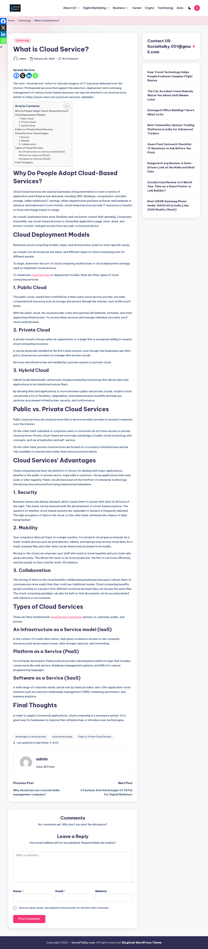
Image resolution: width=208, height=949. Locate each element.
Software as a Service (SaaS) (35, 158)
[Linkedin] (29, 75)
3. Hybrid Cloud (27, 125)
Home (11, 20)
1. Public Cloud (26, 118)
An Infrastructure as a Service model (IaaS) (42, 151)
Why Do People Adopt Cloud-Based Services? (42, 111)
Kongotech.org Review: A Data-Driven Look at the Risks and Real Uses (171, 167)
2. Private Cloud (27, 122)
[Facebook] (16, 75)
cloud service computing (66, 617)
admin (42, 759)
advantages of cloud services (31, 736)
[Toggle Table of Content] (65, 106)
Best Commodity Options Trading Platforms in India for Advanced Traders (171, 129)
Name (18, 891)
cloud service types (62, 736)
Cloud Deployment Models (30, 114)
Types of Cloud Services (29, 147)
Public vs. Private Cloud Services (34, 129)
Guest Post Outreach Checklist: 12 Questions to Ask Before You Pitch (169, 148)
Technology (24, 20)
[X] (23, 75)
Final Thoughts (24, 162)
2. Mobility (24, 140)
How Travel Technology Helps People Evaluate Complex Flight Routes (170, 76)
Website (101, 891)
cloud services (41, 275)
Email (60, 891)
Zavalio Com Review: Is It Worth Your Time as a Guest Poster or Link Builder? (169, 186)
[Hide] (1, 47)
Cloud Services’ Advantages (31, 133)
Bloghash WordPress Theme (142, 942)
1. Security (24, 137)
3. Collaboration (27, 144)
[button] (45, 766)
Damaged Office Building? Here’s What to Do (170, 112)
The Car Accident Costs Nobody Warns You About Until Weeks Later (170, 95)
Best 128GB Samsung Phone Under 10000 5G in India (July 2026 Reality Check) (168, 205)
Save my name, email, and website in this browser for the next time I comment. (64, 907)
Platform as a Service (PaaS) (34, 155)
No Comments (70, 58)
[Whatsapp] (35, 75)
